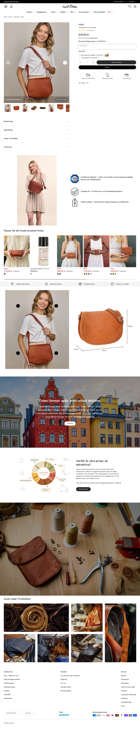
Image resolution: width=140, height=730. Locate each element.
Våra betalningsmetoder (12, 679)
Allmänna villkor (66, 687)
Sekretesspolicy (66, 691)
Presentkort (125, 679)
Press (123, 706)
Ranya (6, 269)
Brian (85, 269)
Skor (72, 12)
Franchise (124, 691)
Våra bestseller (83, 489)
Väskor (29, 12)
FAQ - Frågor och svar (11, 676)
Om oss (63, 683)
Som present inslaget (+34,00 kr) (91, 55)
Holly (22, 17)
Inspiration (124, 698)
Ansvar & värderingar (60, 561)
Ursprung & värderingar (128, 695)
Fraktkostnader (93, 38)
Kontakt (6, 691)
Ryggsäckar (41, 12)
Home (5, 17)
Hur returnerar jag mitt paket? (70, 676)
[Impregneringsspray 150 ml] (43, 251)
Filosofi (123, 676)
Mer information (62, 100)
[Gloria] (70, 251)
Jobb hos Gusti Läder (128, 687)
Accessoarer (84, 12)
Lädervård (70, 423)
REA (109, 12)
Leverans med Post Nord (11, 1)
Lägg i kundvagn (116, 62)
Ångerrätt (64, 679)
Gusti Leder (11, 723)
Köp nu (107, 67)
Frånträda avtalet (9, 687)
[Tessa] (123, 251)
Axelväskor (17, 17)
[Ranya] (17, 251)
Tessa (112, 269)
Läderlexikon (8, 698)
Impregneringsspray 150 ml (39, 269)
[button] (6, 6)
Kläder (63, 12)
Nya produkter (99, 12)
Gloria (59, 269)
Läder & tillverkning (80, 561)
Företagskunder (126, 702)
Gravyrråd (82, 51)
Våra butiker (125, 683)
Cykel (53, 12)
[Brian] (97, 251)
